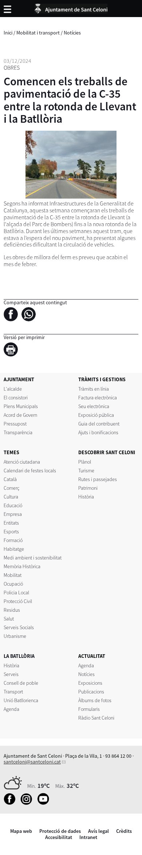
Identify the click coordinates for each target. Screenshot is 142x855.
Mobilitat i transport (38, 32)
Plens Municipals (21, 406)
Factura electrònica (97, 397)
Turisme (86, 470)
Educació (13, 505)
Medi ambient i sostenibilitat (33, 557)
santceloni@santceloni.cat (32, 761)
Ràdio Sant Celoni (96, 717)
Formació (13, 540)
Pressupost (15, 423)
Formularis (89, 709)
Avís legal (98, 831)
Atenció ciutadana (22, 462)
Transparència (18, 432)
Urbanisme (15, 636)
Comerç (11, 488)
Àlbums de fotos (94, 700)
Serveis (11, 674)
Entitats (11, 523)
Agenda (11, 709)
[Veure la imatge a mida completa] (71, 165)
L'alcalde (13, 389)
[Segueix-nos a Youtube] (45, 803)
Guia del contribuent (98, 423)
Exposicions (90, 683)
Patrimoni (88, 488)
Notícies (72, 32)
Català (10, 479)
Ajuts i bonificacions (98, 432)
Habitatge (14, 549)
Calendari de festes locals (30, 470)
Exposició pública (96, 415)
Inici (8, 32)
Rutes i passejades (97, 479)
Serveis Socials (19, 627)
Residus (12, 610)
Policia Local (16, 592)
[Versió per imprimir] (12, 350)
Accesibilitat (58, 837)
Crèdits (124, 831)
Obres (12, 67)
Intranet (88, 837)
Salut (9, 618)
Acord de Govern (20, 415)
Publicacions (91, 691)
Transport (13, 691)
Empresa (13, 514)
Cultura (11, 496)
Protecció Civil (18, 601)
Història (86, 496)
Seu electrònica (93, 406)
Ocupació (13, 584)
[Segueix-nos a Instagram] (28, 803)
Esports (11, 531)
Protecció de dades (60, 831)
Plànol (84, 462)
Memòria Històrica (22, 566)
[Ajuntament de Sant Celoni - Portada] (71, 7)
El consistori (16, 397)
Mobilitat (12, 575)
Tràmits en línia (93, 389)
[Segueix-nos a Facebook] (11, 803)
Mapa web (21, 831)
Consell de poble (21, 683)
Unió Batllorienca (21, 700)
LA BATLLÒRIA (19, 656)
